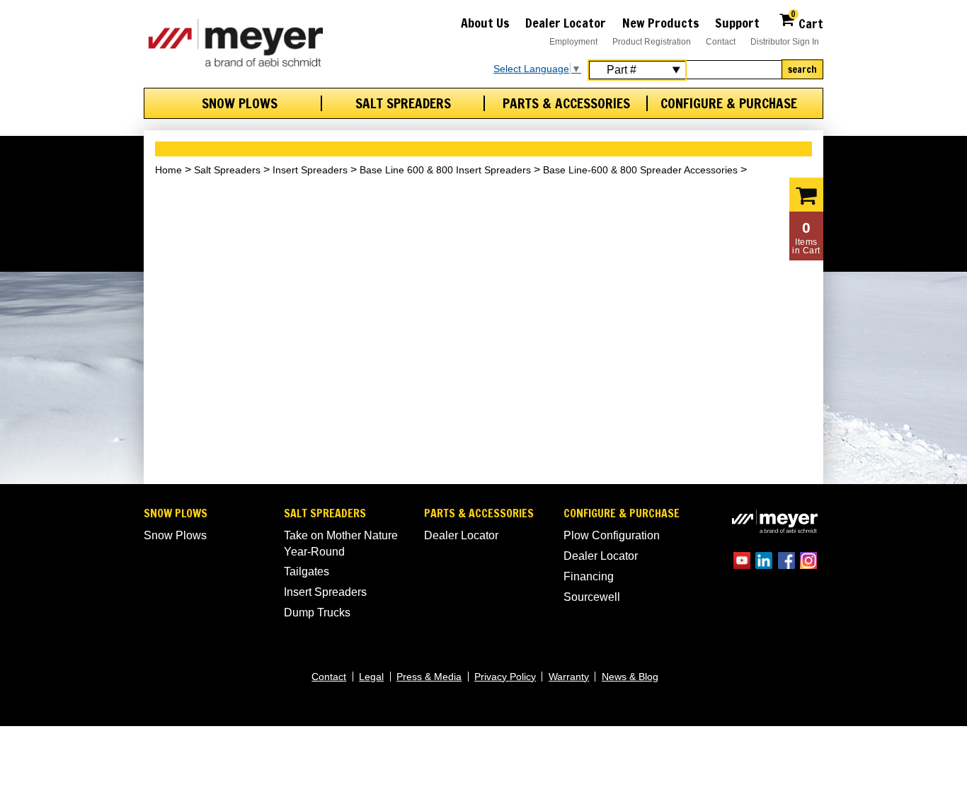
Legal (371, 676)
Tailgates (306, 571)
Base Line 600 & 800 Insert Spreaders (445, 170)
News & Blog (630, 676)
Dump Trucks (317, 613)
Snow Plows (239, 103)
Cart (807, 21)
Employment (573, 42)
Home (168, 170)
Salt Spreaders (403, 103)
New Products (660, 22)
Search (802, 69)
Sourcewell (591, 597)
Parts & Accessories (566, 103)
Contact (721, 42)
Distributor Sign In (784, 42)
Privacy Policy (505, 676)
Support (737, 22)
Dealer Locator (565, 22)
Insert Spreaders (310, 170)
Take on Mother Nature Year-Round (341, 543)
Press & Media (429, 676)
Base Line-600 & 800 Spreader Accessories (640, 170)
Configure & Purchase (728, 103)
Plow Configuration (611, 535)
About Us (485, 22)
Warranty (569, 676)
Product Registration (651, 42)
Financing (588, 576)
